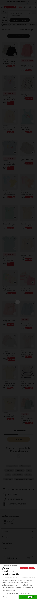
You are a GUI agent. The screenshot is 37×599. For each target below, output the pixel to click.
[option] (33, 597)
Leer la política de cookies (9, 590)
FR (33, 597)
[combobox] (30, 597)
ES (30, 597)
